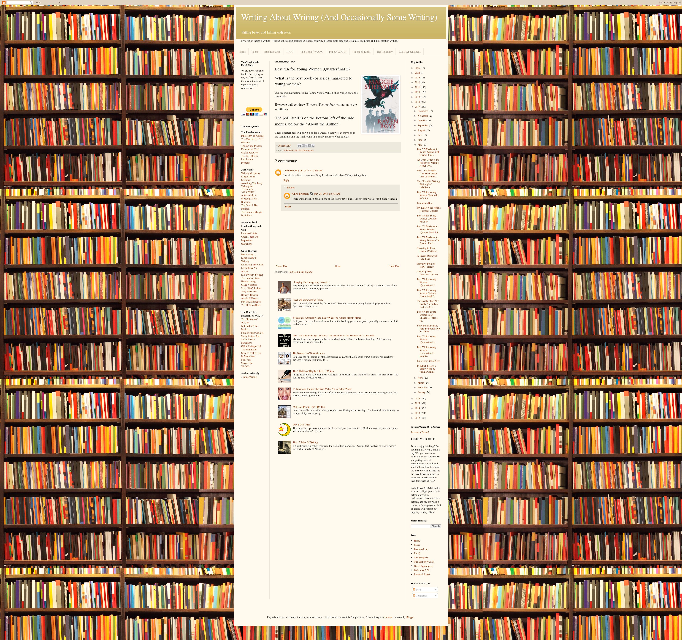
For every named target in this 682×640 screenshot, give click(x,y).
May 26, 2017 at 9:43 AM (327, 193)
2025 (418, 68)
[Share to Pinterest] (313, 145)
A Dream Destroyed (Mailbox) (427, 257)
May (420, 144)
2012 (418, 417)
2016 (418, 398)
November (423, 115)
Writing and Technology (247, 187)
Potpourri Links (249, 233)
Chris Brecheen (300, 194)
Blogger (410, 617)
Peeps (255, 51)
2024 (418, 72)
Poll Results (247, 159)
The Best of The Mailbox (249, 207)
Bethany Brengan (249, 294)
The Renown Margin (251, 212)
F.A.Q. (290, 51)
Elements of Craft (250, 149)
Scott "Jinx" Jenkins (251, 288)
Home (242, 51)
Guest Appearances (410, 51)
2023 (418, 77)
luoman (388, 617)
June (420, 139)
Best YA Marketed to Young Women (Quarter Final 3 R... (428, 229)
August (422, 130)
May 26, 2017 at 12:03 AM (308, 170)
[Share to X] (306, 145)
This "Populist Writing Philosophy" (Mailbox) (428, 184)
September (423, 125)
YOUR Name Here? (251, 305)
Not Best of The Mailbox (249, 327)
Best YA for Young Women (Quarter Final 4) (427, 218)
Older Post (394, 266)
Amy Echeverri (249, 291)
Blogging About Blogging (249, 200)
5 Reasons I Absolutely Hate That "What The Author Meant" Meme (327, 317)
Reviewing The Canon (252, 264)
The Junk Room (249, 349)
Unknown (288, 170)
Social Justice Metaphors (248, 341)
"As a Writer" (248, 192)
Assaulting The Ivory (251, 183)
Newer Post (281, 266)
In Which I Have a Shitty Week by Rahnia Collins (426, 368)
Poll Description (306, 150)
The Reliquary (385, 51)
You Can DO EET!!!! (252, 139)
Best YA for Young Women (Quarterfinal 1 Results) (426, 351)
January (422, 392)
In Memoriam (248, 356)
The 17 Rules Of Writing (305, 442)
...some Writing (249, 376)
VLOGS (245, 366)
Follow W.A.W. (338, 51)
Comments (421, 595)
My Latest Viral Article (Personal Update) (429, 209)
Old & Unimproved (251, 346)
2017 (418, 106)
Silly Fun (246, 359)
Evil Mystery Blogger (252, 274)
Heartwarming (248, 281)
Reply (286, 180)
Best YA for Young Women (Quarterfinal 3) (426, 282)
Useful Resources (249, 152)
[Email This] (299, 145)
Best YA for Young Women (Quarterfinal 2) (426, 339)
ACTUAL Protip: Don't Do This (309, 406)
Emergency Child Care (428, 360)
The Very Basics (249, 156)
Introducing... (248, 254)
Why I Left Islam (301, 424)
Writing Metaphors (250, 173)
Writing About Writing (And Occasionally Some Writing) (339, 16)
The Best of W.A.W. (311, 51)
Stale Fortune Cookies (252, 332)
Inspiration (246, 240)
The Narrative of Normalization (309, 353)
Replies (290, 187)
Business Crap (272, 51)
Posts (418, 589)
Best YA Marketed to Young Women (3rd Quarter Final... (428, 240)
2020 (418, 92)
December (423, 110)
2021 (418, 87)
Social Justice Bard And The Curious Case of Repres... (427, 173)
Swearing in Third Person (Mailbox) (427, 249)
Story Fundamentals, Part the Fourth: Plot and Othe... (428, 328)
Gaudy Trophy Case (251, 353)
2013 (418, 413)
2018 (418, 101)
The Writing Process (251, 145)
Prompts (245, 162)
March (421, 382)
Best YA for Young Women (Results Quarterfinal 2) (426, 293)
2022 (418, 82)
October (422, 120)
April (421, 377)
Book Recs (246, 215)
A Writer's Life (290, 150)
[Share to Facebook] (309, 145)
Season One (247, 363)
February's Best (424, 203)
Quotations (246, 243)
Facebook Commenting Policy (308, 299)
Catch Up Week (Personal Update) (427, 273)
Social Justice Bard (250, 336)
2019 (418, 96)
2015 (418, 403)
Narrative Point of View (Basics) (426, 265)
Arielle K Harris (249, 298)
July (420, 135)
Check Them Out (249, 236)
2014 (418, 408)
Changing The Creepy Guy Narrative (311, 282)
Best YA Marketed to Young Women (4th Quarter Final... (428, 152)
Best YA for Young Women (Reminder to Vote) (428, 195)
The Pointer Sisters (250, 278)
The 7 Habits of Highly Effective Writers (313, 371)
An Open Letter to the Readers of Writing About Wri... (428, 162)
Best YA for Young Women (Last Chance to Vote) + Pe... (427, 316)
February (422, 387)
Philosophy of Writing (252, 135)
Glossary (245, 142)
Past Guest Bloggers (251, 301)
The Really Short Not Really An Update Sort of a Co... (428, 304)
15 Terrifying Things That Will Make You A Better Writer (322, 389)
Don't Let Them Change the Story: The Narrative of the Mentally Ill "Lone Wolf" (334, 335)
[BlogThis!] (303, 145)
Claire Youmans (249, 284)
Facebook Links (361, 51)
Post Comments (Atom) (301, 271)
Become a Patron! (420, 432)
